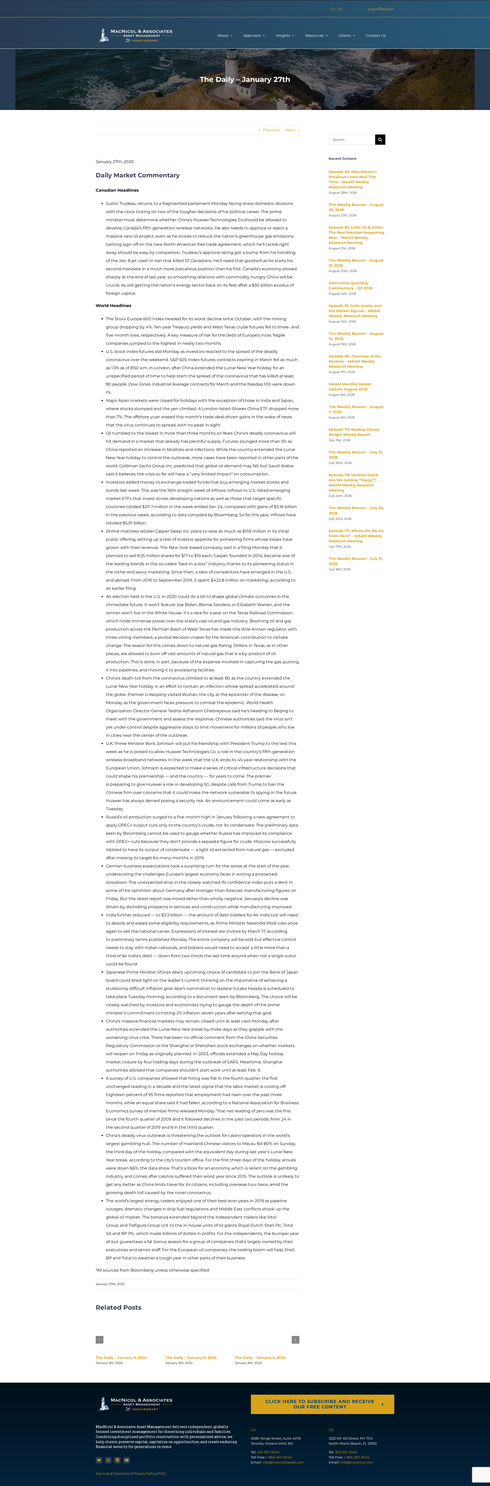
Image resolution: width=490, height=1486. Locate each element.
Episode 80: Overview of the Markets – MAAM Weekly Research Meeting (355, 361)
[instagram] (108, 1460)
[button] (99, 1340)
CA (332, 9)
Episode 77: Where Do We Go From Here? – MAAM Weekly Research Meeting (356, 536)
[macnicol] (134, 29)
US (340, 9)
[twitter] (99, 1460)
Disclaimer (122, 1473)
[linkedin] (117, 1460)
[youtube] (126, 1460)
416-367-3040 (268, 1452)
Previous (271, 130)
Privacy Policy (144, 1473)
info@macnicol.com (357, 1462)
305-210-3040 (346, 1452)
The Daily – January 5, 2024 (260, 1357)
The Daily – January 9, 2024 (121, 1357)
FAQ (162, 1473)
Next (290, 130)
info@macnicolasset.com (283, 1462)
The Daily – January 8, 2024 (191, 1357)
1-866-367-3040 (279, 1457)
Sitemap (103, 1473)
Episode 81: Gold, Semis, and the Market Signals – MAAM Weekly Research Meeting (355, 310)
